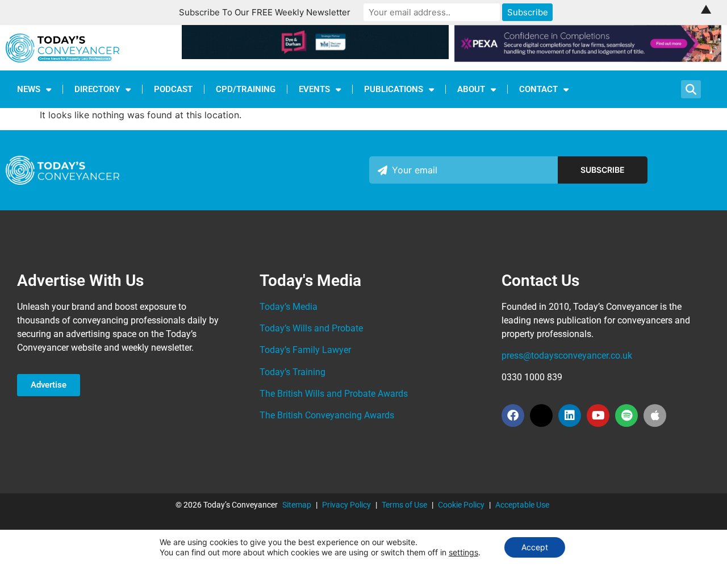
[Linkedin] (569, 415)
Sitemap (296, 504)
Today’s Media (288, 306)
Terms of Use (404, 504)
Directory (97, 89)
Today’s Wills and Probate (311, 328)
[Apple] (655, 415)
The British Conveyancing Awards (327, 415)
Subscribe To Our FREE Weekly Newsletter (264, 12)
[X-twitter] (541, 415)
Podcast (173, 89)
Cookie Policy (461, 504)
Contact (538, 89)
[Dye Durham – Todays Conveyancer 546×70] (315, 55)
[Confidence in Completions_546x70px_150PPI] (587, 58)
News (28, 89)
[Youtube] (598, 415)
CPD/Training (245, 89)
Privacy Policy (346, 504)
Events (314, 89)
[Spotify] (626, 415)
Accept (534, 547)
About (471, 89)
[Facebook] (513, 415)
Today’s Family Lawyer (305, 349)
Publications (393, 89)
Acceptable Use (522, 504)
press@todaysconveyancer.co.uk (567, 355)
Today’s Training (292, 372)
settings (463, 552)
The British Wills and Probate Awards (334, 393)
